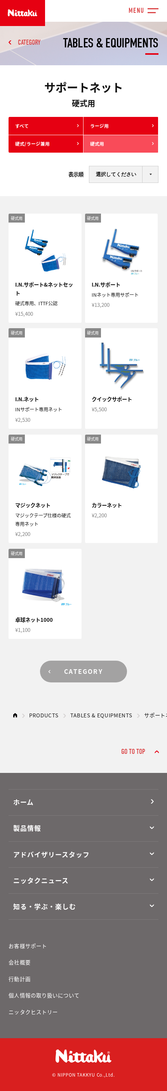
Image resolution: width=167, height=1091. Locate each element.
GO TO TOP (133, 752)
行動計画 (19, 979)
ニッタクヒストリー (33, 1012)
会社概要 (19, 962)
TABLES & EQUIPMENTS (101, 715)
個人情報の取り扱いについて (44, 995)
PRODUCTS (43, 715)
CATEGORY (29, 42)
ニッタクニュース (41, 880)
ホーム (23, 802)
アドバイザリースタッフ (51, 854)
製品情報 (27, 828)
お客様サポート (28, 946)
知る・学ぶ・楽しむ (44, 906)
